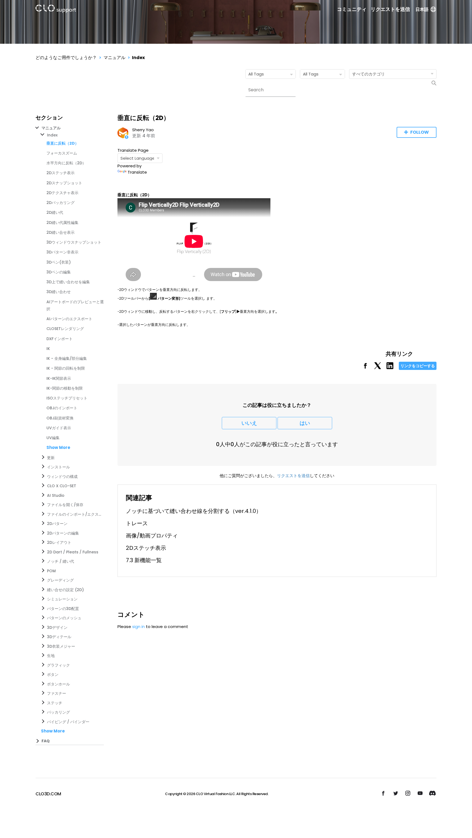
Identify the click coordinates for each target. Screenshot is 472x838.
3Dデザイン (57, 627)
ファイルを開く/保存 (65, 504)
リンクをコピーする (417, 366)
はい (305, 423)
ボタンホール (58, 684)
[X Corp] (377, 367)
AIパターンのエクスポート (69, 319)
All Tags (256, 74)
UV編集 (53, 437)
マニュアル (114, 57)
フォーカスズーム (61, 153)
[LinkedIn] (390, 367)
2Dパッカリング (60, 202)
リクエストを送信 (390, 9)
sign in (138, 626)
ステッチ (54, 703)
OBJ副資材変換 (59, 418)
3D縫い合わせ (58, 291)
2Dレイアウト (59, 542)
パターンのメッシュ (64, 618)
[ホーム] (56, 10)
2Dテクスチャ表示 (62, 192)
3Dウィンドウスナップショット (73, 242)
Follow (419, 132)
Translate (137, 172)
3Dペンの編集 (58, 272)
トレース (137, 523)
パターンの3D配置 (63, 608)
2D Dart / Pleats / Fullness (72, 552)
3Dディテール (59, 637)
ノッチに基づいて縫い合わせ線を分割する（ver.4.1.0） (193, 511)
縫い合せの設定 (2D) (65, 589)
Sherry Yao (143, 130)
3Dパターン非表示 (62, 252)
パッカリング (58, 712)
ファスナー (56, 693)
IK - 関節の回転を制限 (65, 368)
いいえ (249, 423)
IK (48, 348)
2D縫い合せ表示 (60, 232)
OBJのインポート (61, 408)
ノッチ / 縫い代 (60, 561)
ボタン (52, 674)
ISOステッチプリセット (66, 398)
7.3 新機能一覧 (144, 560)
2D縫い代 (54, 212)
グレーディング (60, 580)
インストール (58, 467)
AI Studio (55, 495)
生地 (51, 655)
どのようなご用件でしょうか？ (66, 57)
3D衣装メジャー (61, 646)
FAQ (46, 741)
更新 (51, 457)
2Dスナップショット (64, 183)
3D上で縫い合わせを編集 (68, 282)
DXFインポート (59, 338)
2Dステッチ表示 (60, 173)
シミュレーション (62, 599)
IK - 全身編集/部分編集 (66, 358)
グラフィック (58, 665)
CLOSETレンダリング (65, 328)
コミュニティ (352, 9)
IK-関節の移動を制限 (64, 388)
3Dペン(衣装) (58, 262)
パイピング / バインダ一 (68, 722)
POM (51, 571)
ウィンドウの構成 (62, 476)
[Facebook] (365, 367)
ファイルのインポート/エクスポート (74, 514)
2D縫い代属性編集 (62, 222)
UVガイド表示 (58, 428)
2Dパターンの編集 (63, 533)
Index (138, 57)
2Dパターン (57, 523)
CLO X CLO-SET (61, 486)
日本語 (422, 9)
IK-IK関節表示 (58, 378)
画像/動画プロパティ (152, 535)
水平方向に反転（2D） (66, 163)
